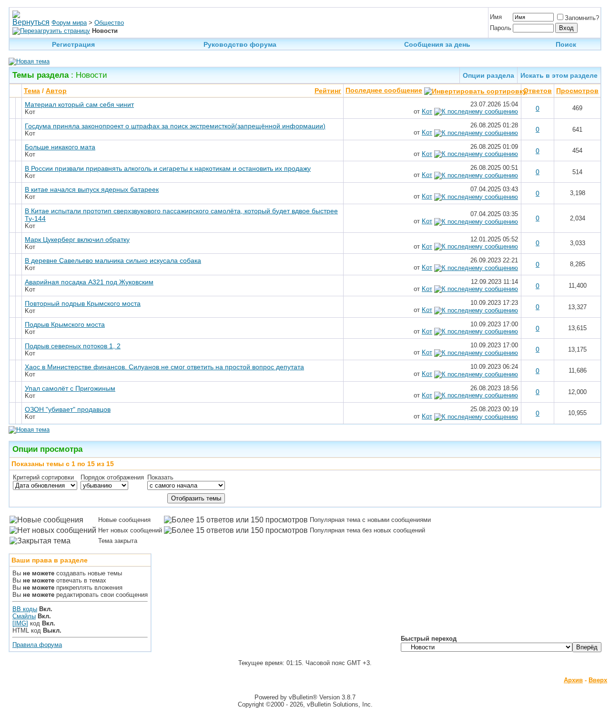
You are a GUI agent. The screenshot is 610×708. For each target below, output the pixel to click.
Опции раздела (488, 75)
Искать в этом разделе (559, 75)
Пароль (500, 27)
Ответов (537, 90)
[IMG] (20, 623)
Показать (160, 477)
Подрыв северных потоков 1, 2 (73, 346)
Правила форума (37, 644)
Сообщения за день (437, 44)
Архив (573, 680)
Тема (32, 90)
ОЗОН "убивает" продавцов (68, 409)
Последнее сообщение (384, 90)
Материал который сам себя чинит (79, 104)
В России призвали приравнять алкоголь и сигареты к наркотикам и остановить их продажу (168, 168)
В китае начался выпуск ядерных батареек (92, 189)
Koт (30, 111)
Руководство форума (239, 44)
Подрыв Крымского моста (65, 324)
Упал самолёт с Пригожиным (70, 388)
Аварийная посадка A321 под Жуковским (89, 282)
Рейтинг (328, 90)
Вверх (598, 680)
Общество (109, 22)
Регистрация (73, 44)
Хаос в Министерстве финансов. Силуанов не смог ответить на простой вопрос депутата (164, 367)
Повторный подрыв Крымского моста (83, 303)
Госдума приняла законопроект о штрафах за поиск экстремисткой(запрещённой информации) (175, 126)
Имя (496, 17)
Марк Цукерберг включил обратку (77, 239)
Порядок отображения (112, 477)
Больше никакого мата (60, 147)
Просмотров (577, 90)
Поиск (566, 44)
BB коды (24, 609)
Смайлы (24, 616)
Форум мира (69, 22)
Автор (56, 90)
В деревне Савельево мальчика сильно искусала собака (113, 260)
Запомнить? (582, 17)
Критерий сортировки (43, 477)
